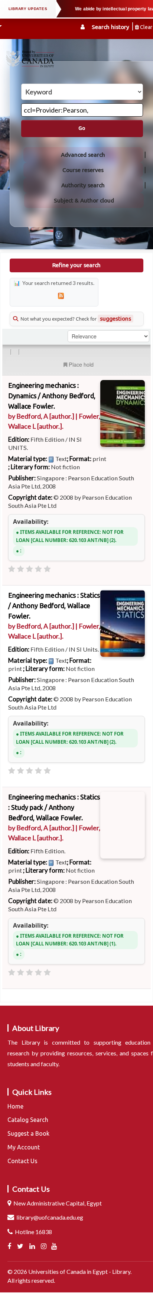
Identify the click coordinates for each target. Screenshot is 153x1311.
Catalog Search (27, 1119)
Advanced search (83, 155)
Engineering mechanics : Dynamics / (51, 396)
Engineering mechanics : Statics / (54, 605)
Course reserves (83, 170)
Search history (110, 27)
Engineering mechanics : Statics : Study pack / (54, 807)
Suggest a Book (28, 1133)
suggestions (115, 318)
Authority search (83, 185)
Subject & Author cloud (84, 200)
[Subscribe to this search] (61, 295)
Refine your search (76, 265)
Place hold (81, 364)
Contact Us (22, 1161)
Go (81, 128)
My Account (23, 1147)
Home (15, 1106)
